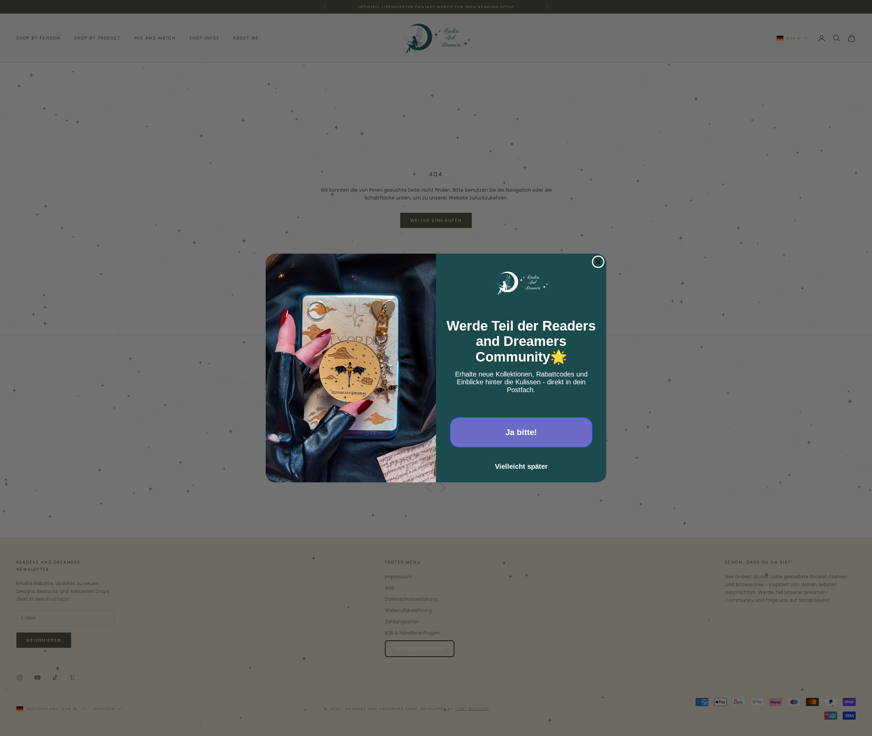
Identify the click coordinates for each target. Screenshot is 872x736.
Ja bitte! (521, 432)
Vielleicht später (521, 466)
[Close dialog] (598, 261)
